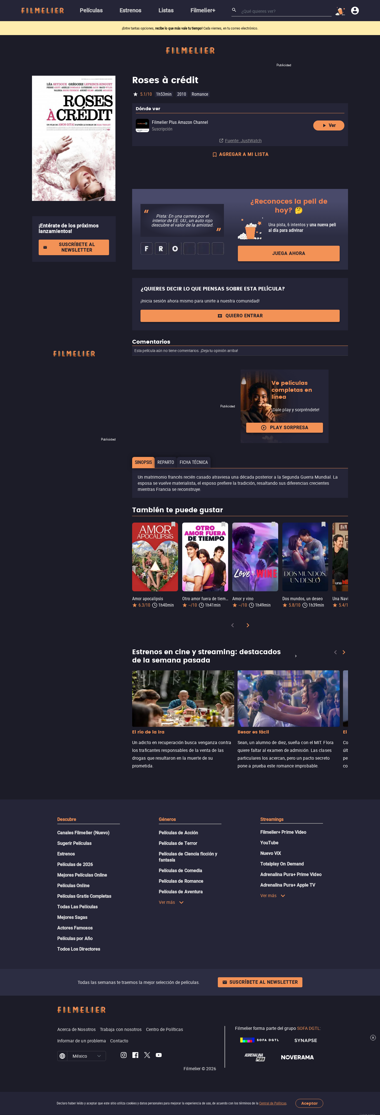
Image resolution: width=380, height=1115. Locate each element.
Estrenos (66, 853)
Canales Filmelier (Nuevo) (83, 832)
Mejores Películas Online (82, 875)
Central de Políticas (272, 1103)
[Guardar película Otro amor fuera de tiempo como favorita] (223, 524)
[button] (99, 1056)
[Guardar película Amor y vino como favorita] (273, 524)
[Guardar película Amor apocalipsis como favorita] (173, 524)
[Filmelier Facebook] (135, 1056)
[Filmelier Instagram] (124, 1056)
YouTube (269, 842)
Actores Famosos (75, 928)
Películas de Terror (178, 843)
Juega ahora (288, 253)
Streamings (272, 819)
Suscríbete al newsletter (77, 247)
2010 (181, 94)
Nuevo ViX (270, 853)
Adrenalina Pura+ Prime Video (291, 874)
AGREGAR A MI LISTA (244, 154)
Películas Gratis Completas (84, 896)
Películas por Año (75, 938)
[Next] (248, 626)
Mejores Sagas (72, 917)
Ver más (167, 902)
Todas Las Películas (77, 906)
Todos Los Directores (78, 949)
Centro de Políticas (164, 1029)
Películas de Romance (181, 881)
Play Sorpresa (289, 427)
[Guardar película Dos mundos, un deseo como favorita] (323, 524)
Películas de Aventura (181, 891)
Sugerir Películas (74, 843)
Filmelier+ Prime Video (283, 832)
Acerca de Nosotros (76, 1029)
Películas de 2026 (75, 864)
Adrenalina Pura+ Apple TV (287, 885)
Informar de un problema (81, 1041)
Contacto (119, 1041)
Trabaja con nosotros (121, 1029)
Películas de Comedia (181, 870)
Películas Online (73, 885)
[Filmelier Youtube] (159, 1056)
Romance (200, 94)
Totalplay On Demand (282, 864)
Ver (332, 125)
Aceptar (309, 1103)
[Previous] (232, 626)
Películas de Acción (178, 832)
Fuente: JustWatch (243, 140)
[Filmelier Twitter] (147, 1056)
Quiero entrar (244, 315)
